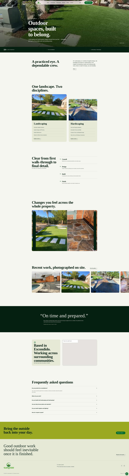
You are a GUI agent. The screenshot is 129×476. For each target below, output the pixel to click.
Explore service (37, 138)
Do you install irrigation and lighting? (40, 408)
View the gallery (93, 268)
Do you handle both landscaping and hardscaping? (43, 400)
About (48, 2)
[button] (96, 282)
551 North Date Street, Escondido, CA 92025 (66, 466)
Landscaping (53, 2)
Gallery (68, 2)
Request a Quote (88, 2)
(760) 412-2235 (61, 464)
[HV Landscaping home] (38, 2)
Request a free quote (120, 454)
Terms (124, 473)
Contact (71, 2)
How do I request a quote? (37, 412)
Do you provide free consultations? (39, 388)
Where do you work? (36, 396)
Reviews (63, 2)
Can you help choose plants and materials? (41, 404)
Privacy (121, 473)
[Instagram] (124, 466)
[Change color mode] (83, 3)
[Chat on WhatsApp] (126, 473)
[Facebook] (122, 466)
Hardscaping (58, 2)
